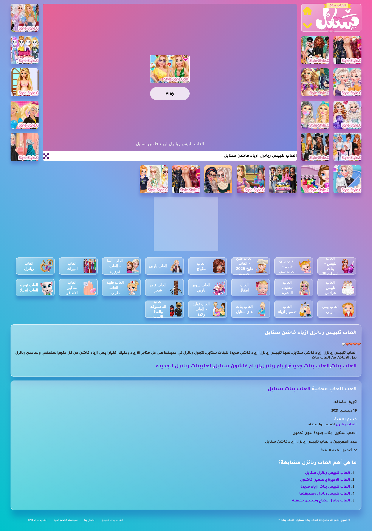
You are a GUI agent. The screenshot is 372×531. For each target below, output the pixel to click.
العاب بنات (344, 366)
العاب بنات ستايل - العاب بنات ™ (298, 520)
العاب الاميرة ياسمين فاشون (325, 480)
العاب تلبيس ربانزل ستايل (327, 473)
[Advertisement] (186, 226)
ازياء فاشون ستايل (237, 366)
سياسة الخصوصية (66, 520)
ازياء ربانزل (274, 366)
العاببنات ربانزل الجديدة (184, 366)
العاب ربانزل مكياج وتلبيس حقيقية (321, 501)
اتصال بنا (89, 520)
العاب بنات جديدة (309, 366)
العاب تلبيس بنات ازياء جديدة (325, 487)
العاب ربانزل (346, 425)
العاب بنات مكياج (112, 520)
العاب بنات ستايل (289, 389)
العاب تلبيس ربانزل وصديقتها (324, 494)
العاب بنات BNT (37, 520)
